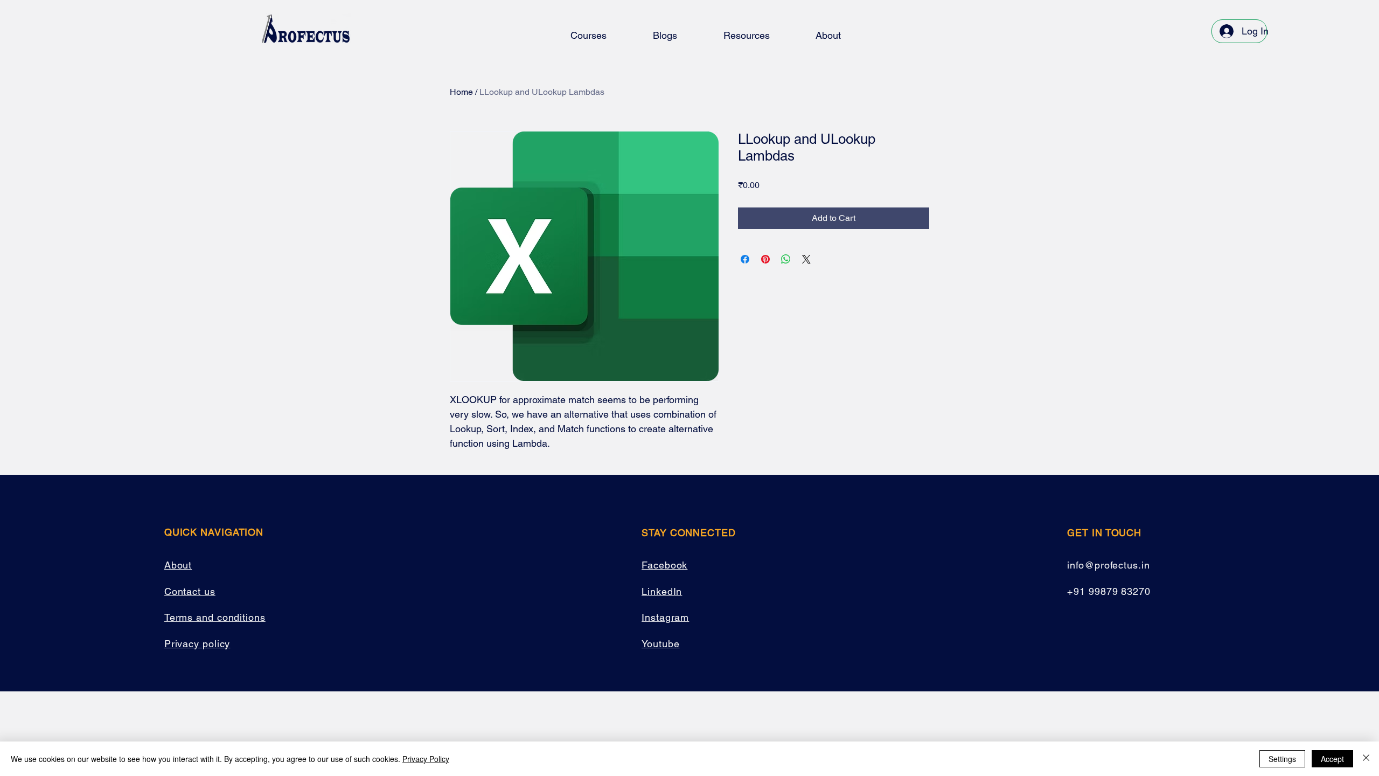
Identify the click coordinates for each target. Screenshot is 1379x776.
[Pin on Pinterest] (765, 259)
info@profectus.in (1108, 565)
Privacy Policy (425, 758)
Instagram (665, 617)
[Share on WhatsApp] (785, 259)
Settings (1282, 758)
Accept (1332, 758)
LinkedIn (662, 591)
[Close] (1366, 758)
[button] (588, 35)
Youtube (660, 643)
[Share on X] (806, 259)
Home (461, 92)
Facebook (664, 565)
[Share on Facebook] (745, 259)
